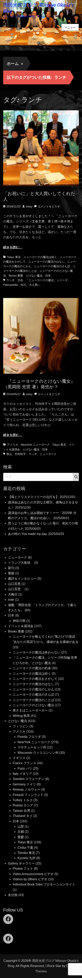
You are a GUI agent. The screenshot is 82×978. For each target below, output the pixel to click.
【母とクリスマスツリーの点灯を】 (33, 497)
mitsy (29, 206)
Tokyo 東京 (14, 257)
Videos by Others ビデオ (30, 879)
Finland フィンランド (28, 795)
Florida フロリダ (29, 736)
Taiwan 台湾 (21, 810)
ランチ (10, 280)
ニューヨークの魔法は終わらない (37, 652)
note (11, 599)
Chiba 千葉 (25, 847)
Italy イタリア (22, 773)
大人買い (34, 284)
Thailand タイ (22, 816)
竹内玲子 (20, 454)
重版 (11, 573)
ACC (23, 284)
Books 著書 (16, 275)
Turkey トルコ (23, 800)
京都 (21, 831)
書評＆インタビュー (22, 578)
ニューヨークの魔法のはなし (46, 261)
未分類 (13, 895)
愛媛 (21, 837)
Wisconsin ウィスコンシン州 (38, 752)
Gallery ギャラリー (21, 863)
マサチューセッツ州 (32, 747)
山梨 (21, 826)
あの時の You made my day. (27, 534)
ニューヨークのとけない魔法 (33, 705)
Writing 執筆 (21, 715)
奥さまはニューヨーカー (30, 710)
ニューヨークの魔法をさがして (35, 678)
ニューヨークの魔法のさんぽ (52, 266)
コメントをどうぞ (49, 206)
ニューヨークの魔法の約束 (32, 668)
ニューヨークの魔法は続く (40, 257)
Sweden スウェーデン (28, 779)
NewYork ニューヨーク (35, 444)
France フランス (24, 763)
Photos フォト (23, 868)
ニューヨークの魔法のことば (33, 700)
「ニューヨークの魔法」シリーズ (47, 280)
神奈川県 (19, 620)
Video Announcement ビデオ (33, 874)
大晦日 (13, 594)
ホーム (15, 63)
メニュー (70, 27)
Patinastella (10, 284)
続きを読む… (12, 247)
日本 (48, 275)
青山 (9, 454)
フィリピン (21, 726)
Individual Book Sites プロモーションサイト (44, 884)
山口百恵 (14, 584)
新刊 (11, 568)
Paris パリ (25, 768)
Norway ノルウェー (26, 789)
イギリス (19, 758)
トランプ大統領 (20, 562)
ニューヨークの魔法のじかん (33, 689)
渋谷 (20, 280)
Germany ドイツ (24, 784)
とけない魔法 (34, 275)
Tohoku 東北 (26, 853)
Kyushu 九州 (26, 858)
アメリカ (12, 444)
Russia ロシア (23, 805)
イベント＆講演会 (20, 626)
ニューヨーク (48, 454)
